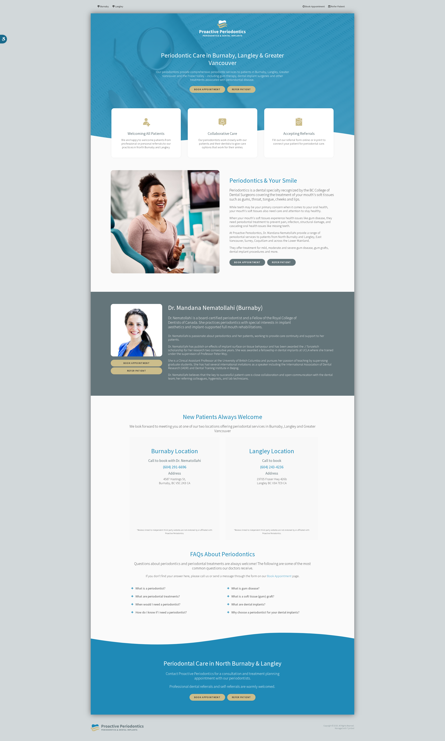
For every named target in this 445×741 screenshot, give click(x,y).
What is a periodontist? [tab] (150, 588)
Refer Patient (337, 6)
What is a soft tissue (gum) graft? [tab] (252, 596)
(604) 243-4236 (272, 467)
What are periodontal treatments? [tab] (157, 596)
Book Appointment (315, 6)
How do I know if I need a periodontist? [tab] (161, 612)
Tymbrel (350, 728)
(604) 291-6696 (174, 467)
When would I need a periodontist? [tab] (157, 604)
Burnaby (104, 6)
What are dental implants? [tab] (248, 604)
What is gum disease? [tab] (245, 588)
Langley (119, 6)
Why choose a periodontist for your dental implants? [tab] (265, 612)
